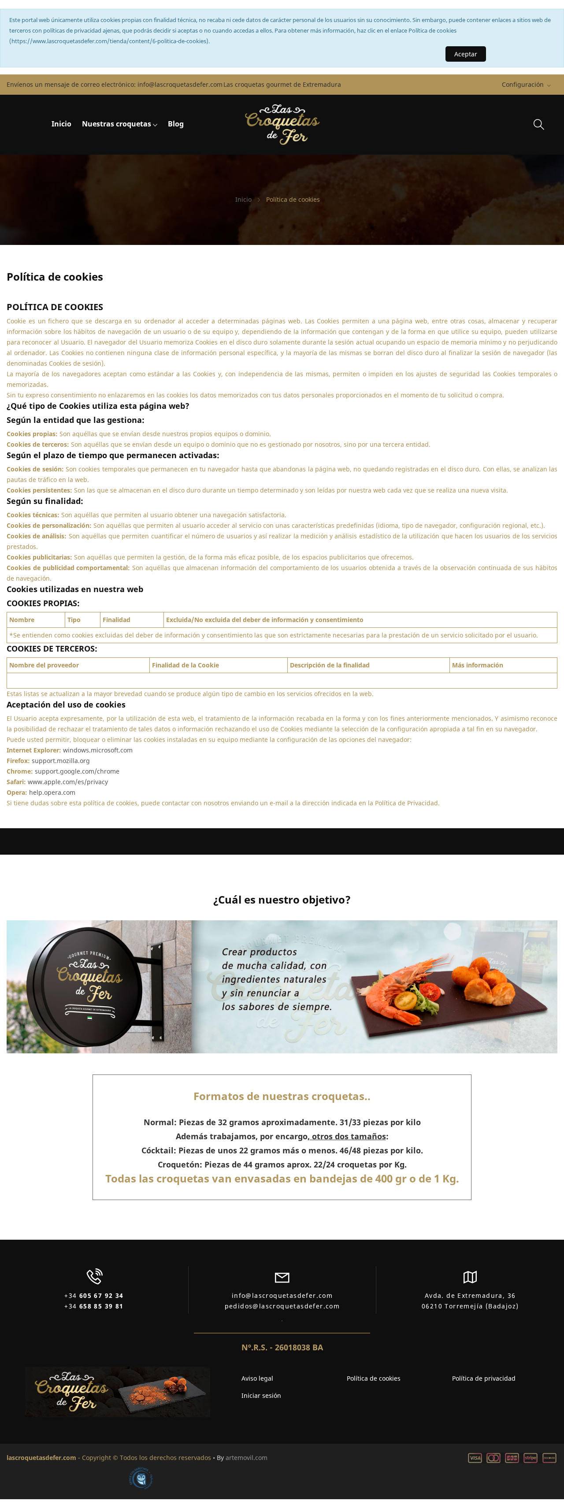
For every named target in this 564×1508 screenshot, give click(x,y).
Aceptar (465, 54)
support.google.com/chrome (77, 771)
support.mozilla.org (61, 760)
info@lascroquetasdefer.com (180, 85)
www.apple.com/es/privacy (68, 782)
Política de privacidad (484, 1378)
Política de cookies (374, 1378)
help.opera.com (52, 792)
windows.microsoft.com (98, 750)
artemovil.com (246, 1457)
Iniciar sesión (261, 1395)
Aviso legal (257, 1378)
